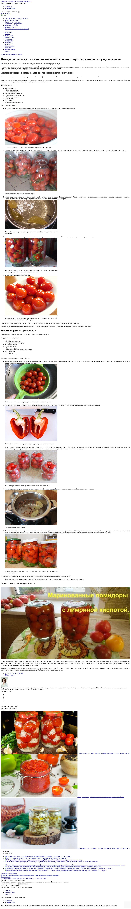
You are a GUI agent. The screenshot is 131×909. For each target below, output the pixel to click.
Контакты (8, 890)
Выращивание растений (9, 46)
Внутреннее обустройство (13, 24)
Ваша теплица (5, 13)
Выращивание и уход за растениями (16, 18)
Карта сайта (8, 894)
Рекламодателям (10, 892)
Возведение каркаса (11, 20)
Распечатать (10, 675)
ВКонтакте (8, 6)
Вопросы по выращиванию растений (17, 29)
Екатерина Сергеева (16, 673)
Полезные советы (10, 27)
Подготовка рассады (11, 25)
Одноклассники (10, 8)
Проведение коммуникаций (9, 36)
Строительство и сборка (12, 22)
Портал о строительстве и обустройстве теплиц (16, 1)
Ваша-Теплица (5, 54)
